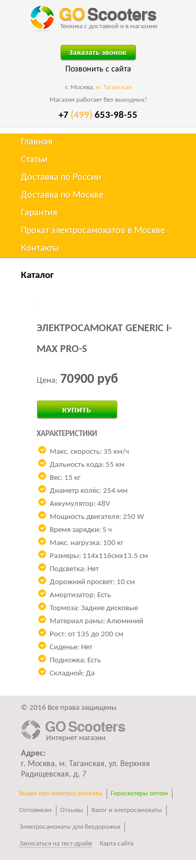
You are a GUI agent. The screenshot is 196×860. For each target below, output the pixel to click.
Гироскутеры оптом (139, 793)
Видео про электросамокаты (60, 793)
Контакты (40, 248)
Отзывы (71, 810)
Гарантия (39, 213)
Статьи (34, 160)
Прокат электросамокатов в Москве (93, 231)
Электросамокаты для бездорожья (69, 826)
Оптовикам (35, 810)
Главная (37, 142)
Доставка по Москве (62, 195)
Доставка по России (61, 178)
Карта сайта (116, 843)
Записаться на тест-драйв (55, 843)
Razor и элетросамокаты (126, 810)
